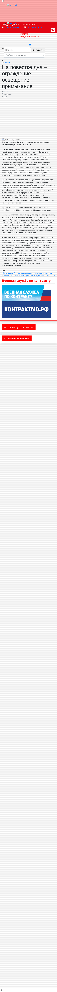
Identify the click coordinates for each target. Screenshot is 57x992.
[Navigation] (30, 44)
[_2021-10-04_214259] (28, 118)
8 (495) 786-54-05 (12, 27)
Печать (7, 62)
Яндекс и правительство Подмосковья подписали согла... (26, 275)
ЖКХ (6, 91)
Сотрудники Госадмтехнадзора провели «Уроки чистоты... (28, 273)
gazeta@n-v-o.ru (34, 27)
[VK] (53, 30)
